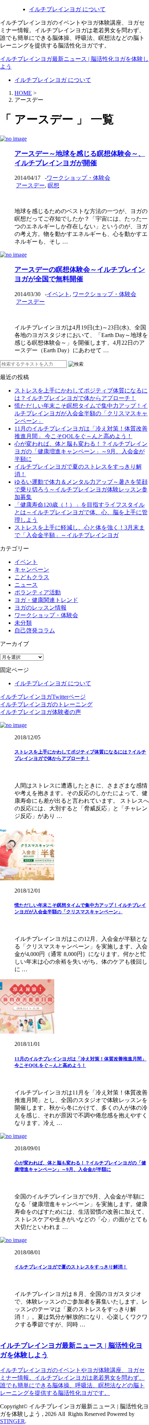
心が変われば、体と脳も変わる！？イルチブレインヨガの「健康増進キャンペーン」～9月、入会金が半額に (81, 451)
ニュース (26, 585)
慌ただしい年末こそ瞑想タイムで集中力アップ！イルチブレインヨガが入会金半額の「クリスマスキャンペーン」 (81, 413)
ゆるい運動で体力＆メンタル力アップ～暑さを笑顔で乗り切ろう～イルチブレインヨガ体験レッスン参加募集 (81, 489)
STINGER (12, 1421)
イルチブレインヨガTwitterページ (43, 697)
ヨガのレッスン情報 (40, 608)
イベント (58, 294)
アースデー (30, 185)
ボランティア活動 (37, 592)
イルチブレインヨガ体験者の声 (40, 712)
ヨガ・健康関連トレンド (46, 600)
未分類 (23, 623)
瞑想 (53, 185)
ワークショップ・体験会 (78, 178)
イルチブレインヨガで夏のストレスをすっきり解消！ (70, 1267)
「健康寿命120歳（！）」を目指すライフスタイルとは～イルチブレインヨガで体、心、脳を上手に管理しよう (81, 512)
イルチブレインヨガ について (67, 9)
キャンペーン (31, 569)
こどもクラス (31, 577)
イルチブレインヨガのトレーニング (46, 704)
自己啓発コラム (34, 630)
